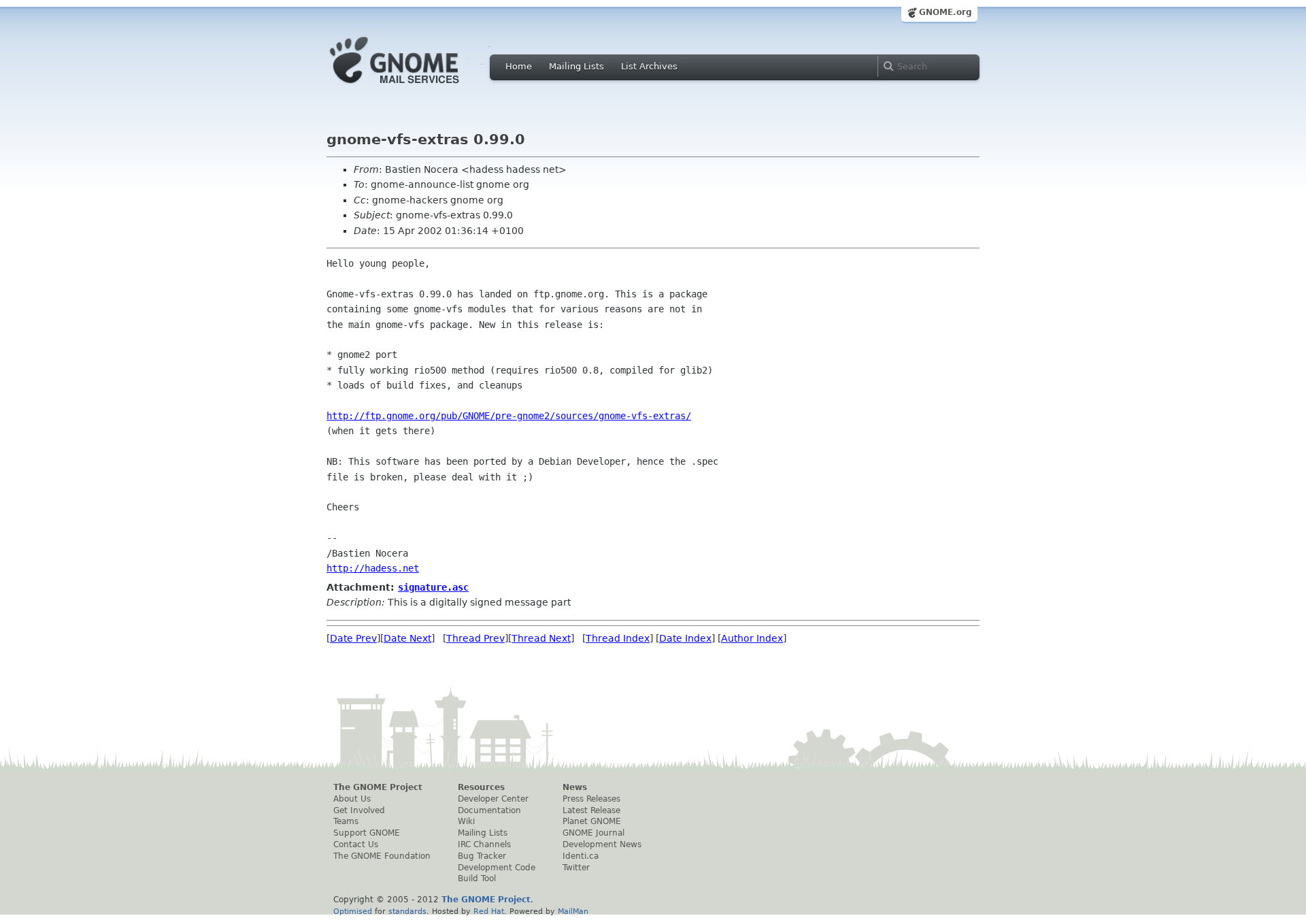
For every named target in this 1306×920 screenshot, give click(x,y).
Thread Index (618, 638)
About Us (352, 799)
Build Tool (477, 878)
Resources (481, 787)
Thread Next (541, 638)
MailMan (573, 911)
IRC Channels (484, 844)
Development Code (496, 867)
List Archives (649, 66)
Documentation (489, 810)
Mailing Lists (576, 66)
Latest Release (591, 810)
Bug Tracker (482, 856)
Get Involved (359, 810)
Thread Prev (475, 638)
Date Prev (353, 638)
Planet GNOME (592, 821)
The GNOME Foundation (382, 856)
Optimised (352, 911)
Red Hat (488, 911)
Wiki (466, 821)
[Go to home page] (415, 87)
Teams (345, 821)
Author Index (752, 638)
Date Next (407, 638)
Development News (602, 844)
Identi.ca (581, 856)
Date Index (685, 638)
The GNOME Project (377, 787)
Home (518, 66)
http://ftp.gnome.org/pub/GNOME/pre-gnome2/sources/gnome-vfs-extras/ (508, 415)
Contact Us (355, 844)
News (575, 787)
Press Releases (591, 799)
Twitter (576, 867)
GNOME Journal (593, 833)
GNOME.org (945, 12)
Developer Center (493, 799)
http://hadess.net (372, 568)
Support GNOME (366, 833)
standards (407, 911)
